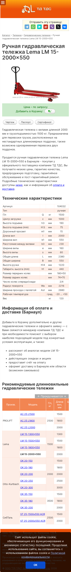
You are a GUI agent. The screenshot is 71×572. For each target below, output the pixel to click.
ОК (35, 565)
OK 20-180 (26, 467)
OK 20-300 (26, 487)
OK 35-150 (26, 494)
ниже (19, 185)
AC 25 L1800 (27, 420)
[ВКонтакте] (64, 27)
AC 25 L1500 (27, 414)
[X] (58, 27)
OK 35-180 (26, 500)
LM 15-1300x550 (30, 434)
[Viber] (52, 27)
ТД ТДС (44, 9)
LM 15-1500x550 (30, 440)
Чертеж (9, 122)
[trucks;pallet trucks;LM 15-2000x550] (50, 111)
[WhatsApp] (33, 27)
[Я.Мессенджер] (39, 27)
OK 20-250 (26, 480)
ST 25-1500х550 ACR (32, 514)
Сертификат (45, 122)
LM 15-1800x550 (30, 447)
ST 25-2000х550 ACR (32, 520)
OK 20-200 (26, 474)
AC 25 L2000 (27, 427)
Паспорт (26, 122)
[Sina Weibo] (46, 27)
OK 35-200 (26, 507)
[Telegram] (27, 27)
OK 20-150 (26, 460)
